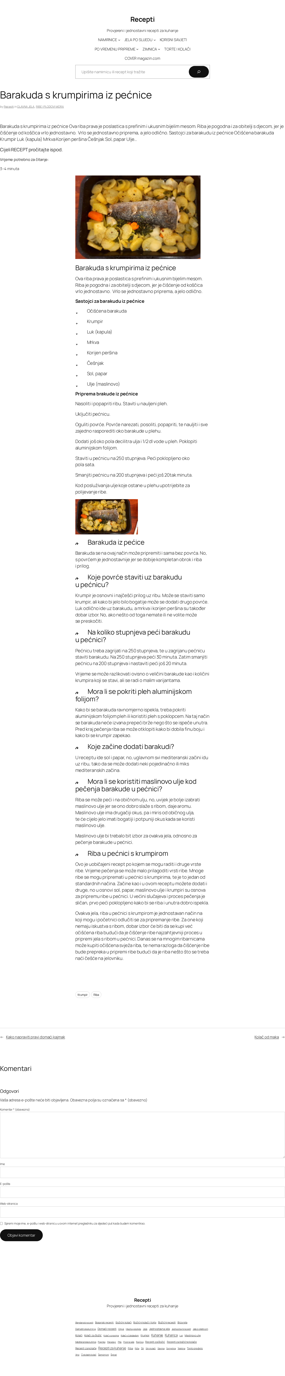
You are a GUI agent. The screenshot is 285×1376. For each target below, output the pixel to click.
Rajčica (139, 1341)
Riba (96, 995)
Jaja (145, 1329)
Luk (181, 1335)
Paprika (101, 1341)
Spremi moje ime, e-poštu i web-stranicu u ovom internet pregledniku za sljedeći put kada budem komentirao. (74, 1223)
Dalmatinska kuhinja (85, 1329)
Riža (137, 1348)
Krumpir (83, 995)
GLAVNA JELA (25, 107)
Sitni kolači (151, 1348)
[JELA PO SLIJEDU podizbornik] (155, 40)
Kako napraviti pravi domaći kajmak (35, 1036)
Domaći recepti (107, 1329)
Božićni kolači (124, 1322)
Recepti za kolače (85, 1348)
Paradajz (111, 1341)
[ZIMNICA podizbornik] (159, 49)
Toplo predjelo (195, 1348)
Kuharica (171, 1335)
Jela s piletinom (200, 1329)
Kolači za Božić (93, 1335)
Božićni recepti (167, 1322)
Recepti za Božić (155, 1342)
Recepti (142, 19)
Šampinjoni (103, 1354)
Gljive (121, 1329)
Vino (77, 1354)
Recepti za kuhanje (112, 1348)
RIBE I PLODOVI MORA (50, 107)
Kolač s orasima (111, 1335)
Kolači (78, 1335)
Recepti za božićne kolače (182, 1342)
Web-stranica (9, 1204)
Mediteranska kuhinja (85, 1341)
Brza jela (182, 1322)
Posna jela (128, 1341)
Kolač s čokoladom (130, 1335)
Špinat (114, 1354)
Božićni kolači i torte (144, 1322)
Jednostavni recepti (181, 1329)
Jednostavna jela (159, 1329)
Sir (142, 1348)
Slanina (161, 1348)
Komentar (15, 1109)
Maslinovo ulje (193, 1335)
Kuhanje (157, 1335)
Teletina (181, 1348)
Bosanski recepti (104, 1322)
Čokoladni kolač (88, 1354)
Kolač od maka (267, 1036)
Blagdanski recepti (84, 1322)
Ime (2, 1164)
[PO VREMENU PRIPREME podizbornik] (137, 49)
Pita (120, 1342)
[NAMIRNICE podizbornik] (119, 40)
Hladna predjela (133, 1329)
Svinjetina (171, 1348)
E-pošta (5, 1184)
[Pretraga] (199, 72)
